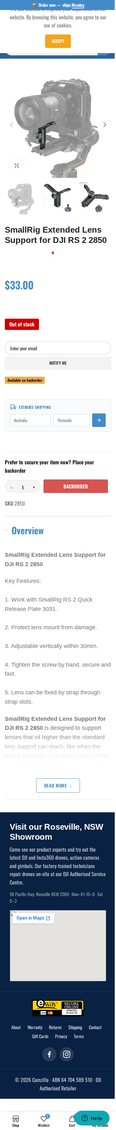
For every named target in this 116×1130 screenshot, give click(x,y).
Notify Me (58, 363)
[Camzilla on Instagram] (67, 1054)
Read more (55, 785)
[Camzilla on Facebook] (49, 1054)
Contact (95, 1027)
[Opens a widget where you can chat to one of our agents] (92, 1119)
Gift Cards (40, 1036)
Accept (58, 41)
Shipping (75, 1027)
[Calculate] (99, 420)
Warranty (34, 1027)
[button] (11, 124)
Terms (79, 1036)
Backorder (75, 486)
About (16, 1027)
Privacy (61, 1036)
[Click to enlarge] (17, 166)
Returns (55, 1027)
